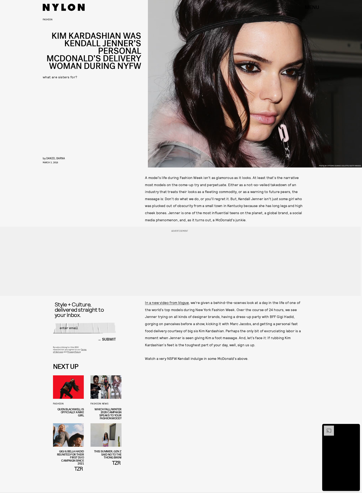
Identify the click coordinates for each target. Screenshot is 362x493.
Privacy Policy (73, 351)
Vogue (183, 302)
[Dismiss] (355, 427)
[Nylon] (64, 7)
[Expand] (326, 427)
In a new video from (161, 302)
